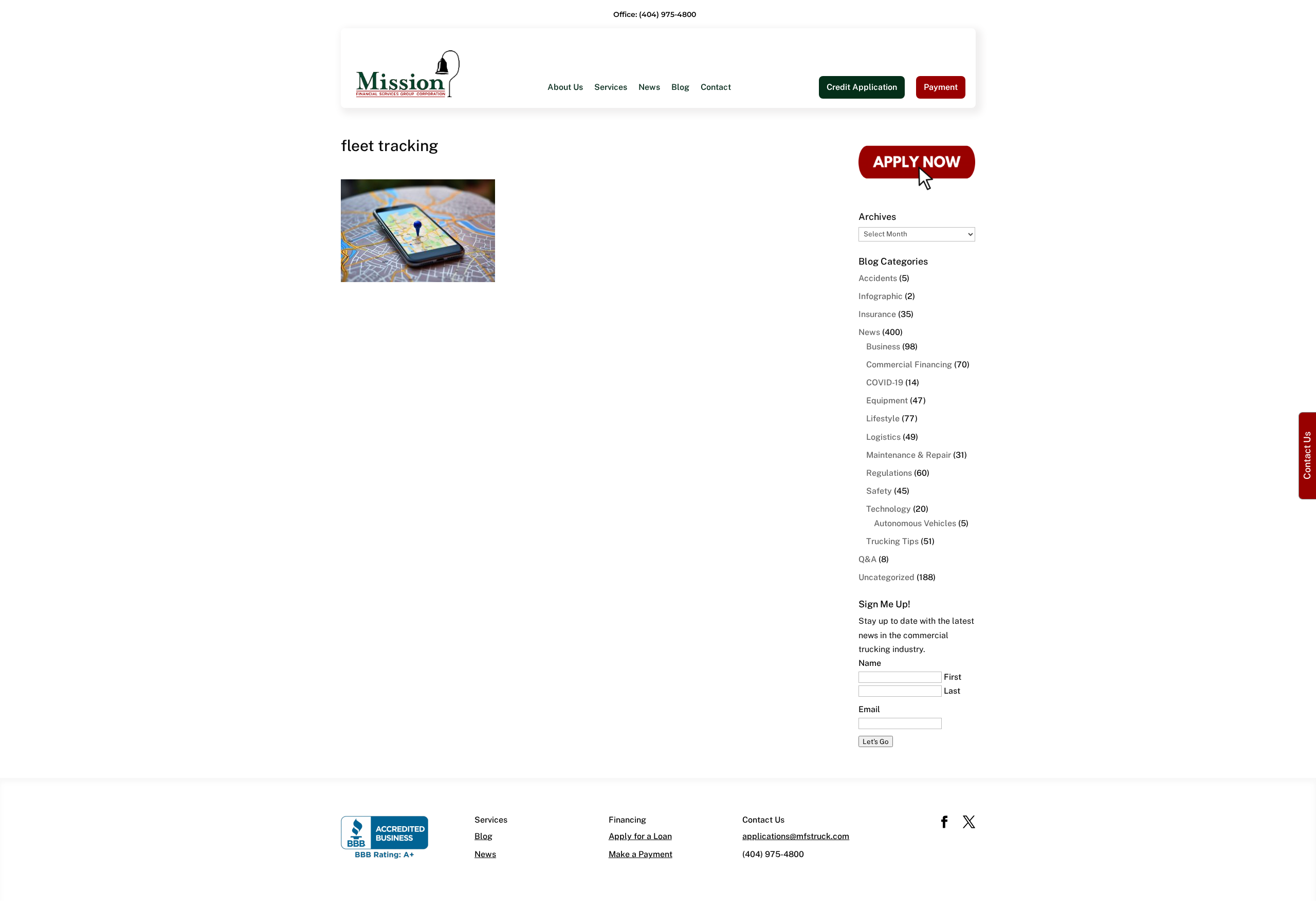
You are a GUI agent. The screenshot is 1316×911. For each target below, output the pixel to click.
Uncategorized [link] (886, 577)
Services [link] (610, 88)
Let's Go (876, 741)
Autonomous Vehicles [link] (915, 523)
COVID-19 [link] (884, 382)
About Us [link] (565, 88)
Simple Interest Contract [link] (737, 176)
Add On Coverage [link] (725, 196)
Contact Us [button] (1307, 455)
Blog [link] (680, 88)
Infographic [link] (880, 296)
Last (952, 691)
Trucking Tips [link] (892, 541)
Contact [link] (716, 88)
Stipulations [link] (714, 217)
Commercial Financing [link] (909, 364)
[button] (944, 823)
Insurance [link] (877, 314)
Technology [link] (888, 509)
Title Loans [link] (568, 217)
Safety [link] (879, 491)
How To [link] (561, 155)
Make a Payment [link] (640, 854)
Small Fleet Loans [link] (726, 155)
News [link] (649, 88)
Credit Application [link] (862, 87)
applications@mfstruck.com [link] (795, 836)
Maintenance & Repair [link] (908, 455)
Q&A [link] (867, 559)
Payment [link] (941, 87)
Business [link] (883, 346)
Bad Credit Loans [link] (580, 196)
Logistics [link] (883, 437)
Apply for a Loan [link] (640, 836)
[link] (408, 73)
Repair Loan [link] (570, 238)
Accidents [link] (877, 278)
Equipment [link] (887, 400)
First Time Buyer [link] (579, 176)
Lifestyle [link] (883, 418)
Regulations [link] (889, 473)
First (952, 677)
